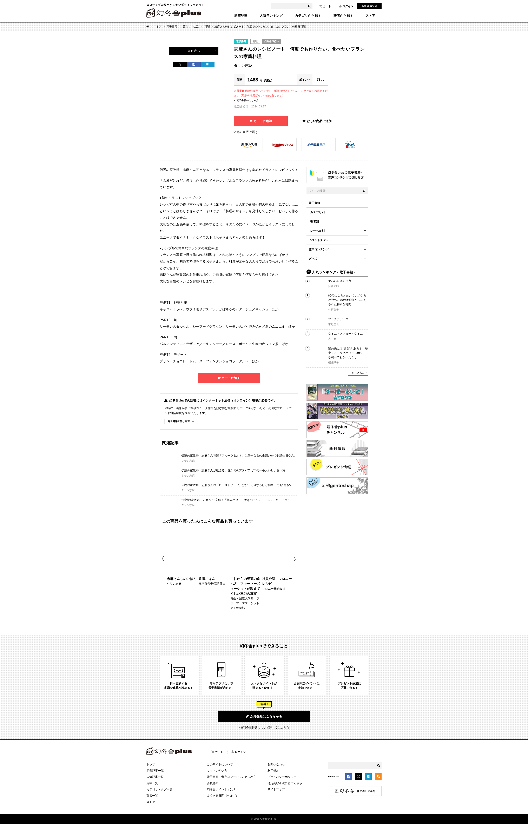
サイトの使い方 (217, 770)
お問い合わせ (276, 764)
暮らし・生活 (191, 26)
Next (295, 559)
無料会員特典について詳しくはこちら (264, 727)
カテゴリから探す (308, 15)
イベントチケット (320, 240)
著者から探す (343, 15)
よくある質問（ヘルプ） (223, 795)
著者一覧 (152, 795)
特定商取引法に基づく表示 (285, 783)
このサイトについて (220, 764)
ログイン (348, 6)
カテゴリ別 (317, 212)
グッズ (313, 258)
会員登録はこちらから (266, 716)
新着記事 (241, 15)
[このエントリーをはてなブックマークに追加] (368, 777)
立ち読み (193, 51)
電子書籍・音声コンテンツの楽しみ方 (231, 776)
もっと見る (358, 372)
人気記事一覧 (155, 776)
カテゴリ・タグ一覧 (159, 789)
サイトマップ (276, 789)
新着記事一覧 (155, 770)
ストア (370, 15)
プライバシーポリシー (282, 776)
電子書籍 (171, 26)
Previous (163, 559)
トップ (150, 764)
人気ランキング (271, 15)
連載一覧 (152, 783)
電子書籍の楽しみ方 (247, 100)
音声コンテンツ (319, 249)
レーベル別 (317, 230)
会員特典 (212, 783)
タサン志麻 (243, 66)
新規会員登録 (369, 6)
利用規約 (273, 770)
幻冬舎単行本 (271, 41)
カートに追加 (262, 120)
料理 (207, 26)
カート (327, 6)
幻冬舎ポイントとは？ (221, 789)
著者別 (314, 221)
